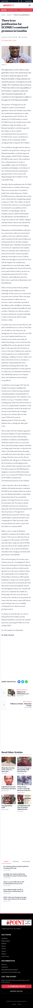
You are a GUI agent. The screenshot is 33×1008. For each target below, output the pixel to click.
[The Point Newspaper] (21, 1)
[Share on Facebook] (19, 681)
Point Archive (28, 1)
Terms (19, 1004)
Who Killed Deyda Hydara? (9, 969)
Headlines (4, 938)
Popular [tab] (16, 861)
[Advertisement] (16, 657)
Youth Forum (5, 956)
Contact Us (4, 967)
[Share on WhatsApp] (26, 681)
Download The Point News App (10, 972)
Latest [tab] (6, 861)
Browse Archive (16, 991)
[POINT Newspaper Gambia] (18, 1)
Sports (3, 946)
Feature (3, 954)
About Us (4, 964)
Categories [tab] (26, 861)
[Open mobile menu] (30, 5)
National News (5, 941)
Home (3, 15)
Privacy (14, 1004)
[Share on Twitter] (22, 681)
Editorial (3, 943)
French (3, 948)
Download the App (17, 986)
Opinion (9, 15)
